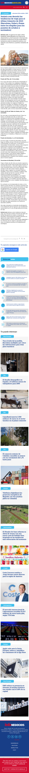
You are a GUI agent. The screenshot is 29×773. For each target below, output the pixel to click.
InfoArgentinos (7, 605)
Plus (4, 375)
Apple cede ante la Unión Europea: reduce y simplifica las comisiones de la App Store (16, 317)
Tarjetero (14, 745)
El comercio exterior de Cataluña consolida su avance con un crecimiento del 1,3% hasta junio (16, 285)
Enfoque (5, 488)
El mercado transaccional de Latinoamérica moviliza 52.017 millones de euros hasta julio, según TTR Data (16, 311)
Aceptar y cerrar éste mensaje (14, 769)
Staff (14, 750)
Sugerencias (14, 743)
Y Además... (6, 13)
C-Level (5, 568)
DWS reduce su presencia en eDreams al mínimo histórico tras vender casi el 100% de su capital (16, 324)
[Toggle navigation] (27, 7)
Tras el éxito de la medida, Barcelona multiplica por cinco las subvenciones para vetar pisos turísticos (16, 266)
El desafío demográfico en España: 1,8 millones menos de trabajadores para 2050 (16, 271)
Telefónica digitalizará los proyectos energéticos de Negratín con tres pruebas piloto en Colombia (15, 291)
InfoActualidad (7, 527)
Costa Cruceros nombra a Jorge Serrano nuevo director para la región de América (15, 304)
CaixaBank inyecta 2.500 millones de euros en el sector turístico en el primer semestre (16, 278)
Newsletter (14, 747)
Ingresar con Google (11, 249)
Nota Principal (7, 336)
